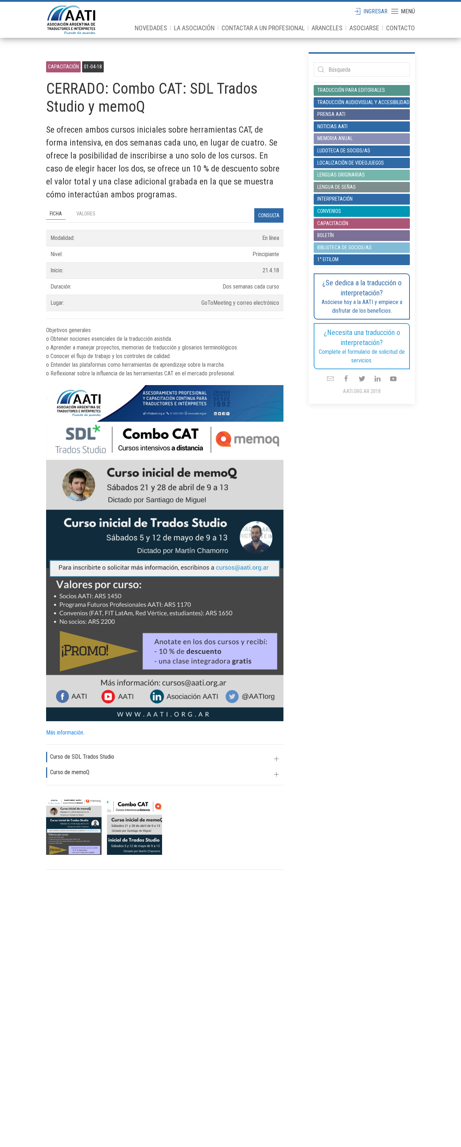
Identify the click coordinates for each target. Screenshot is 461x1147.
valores (85, 214)
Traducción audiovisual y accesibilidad (361, 102)
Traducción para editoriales (351, 90)
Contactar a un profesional (263, 28)
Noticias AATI (332, 126)
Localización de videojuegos (350, 163)
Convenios (329, 211)
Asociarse (364, 28)
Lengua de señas (336, 187)
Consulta (268, 215)
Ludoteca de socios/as (343, 150)
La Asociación (194, 28)
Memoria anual (335, 138)
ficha (56, 214)
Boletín (325, 235)
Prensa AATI (331, 114)
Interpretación (335, 199)
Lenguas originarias (341, 175)
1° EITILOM (328, 259)
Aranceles (327, 28)
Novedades (151, 28)
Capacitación (332, 223)
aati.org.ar (71, 19)
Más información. (65, 732)
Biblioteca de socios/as (344, 247)
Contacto (400, 28)
